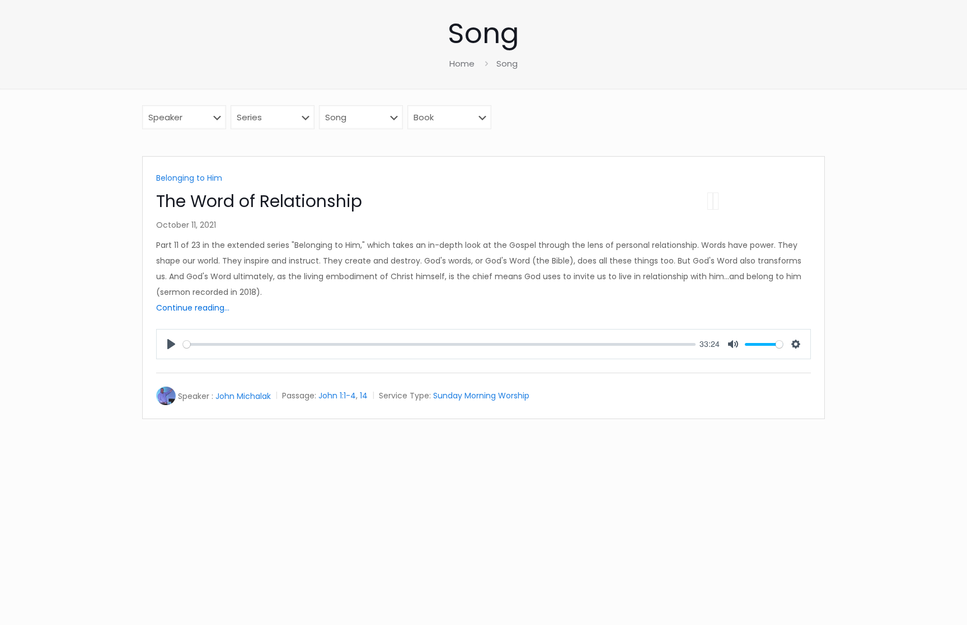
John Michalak (243, 396)
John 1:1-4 (337, 396)
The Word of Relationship (259, 201)
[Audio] (710, 201)
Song (507, 63)
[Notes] (716, 201)
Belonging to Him (189, 178)
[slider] (439, 344)
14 (364, 396)
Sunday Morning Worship (481, 396)
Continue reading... (192, 307)
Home (462, 63)
